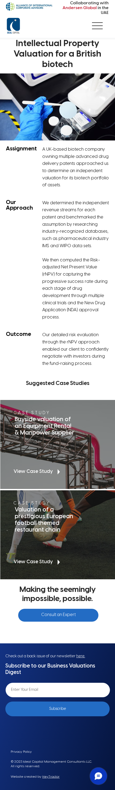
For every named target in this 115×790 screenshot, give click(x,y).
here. (80, 656)
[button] (58, 615)
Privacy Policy (21, 752)
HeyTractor (51, 776)
